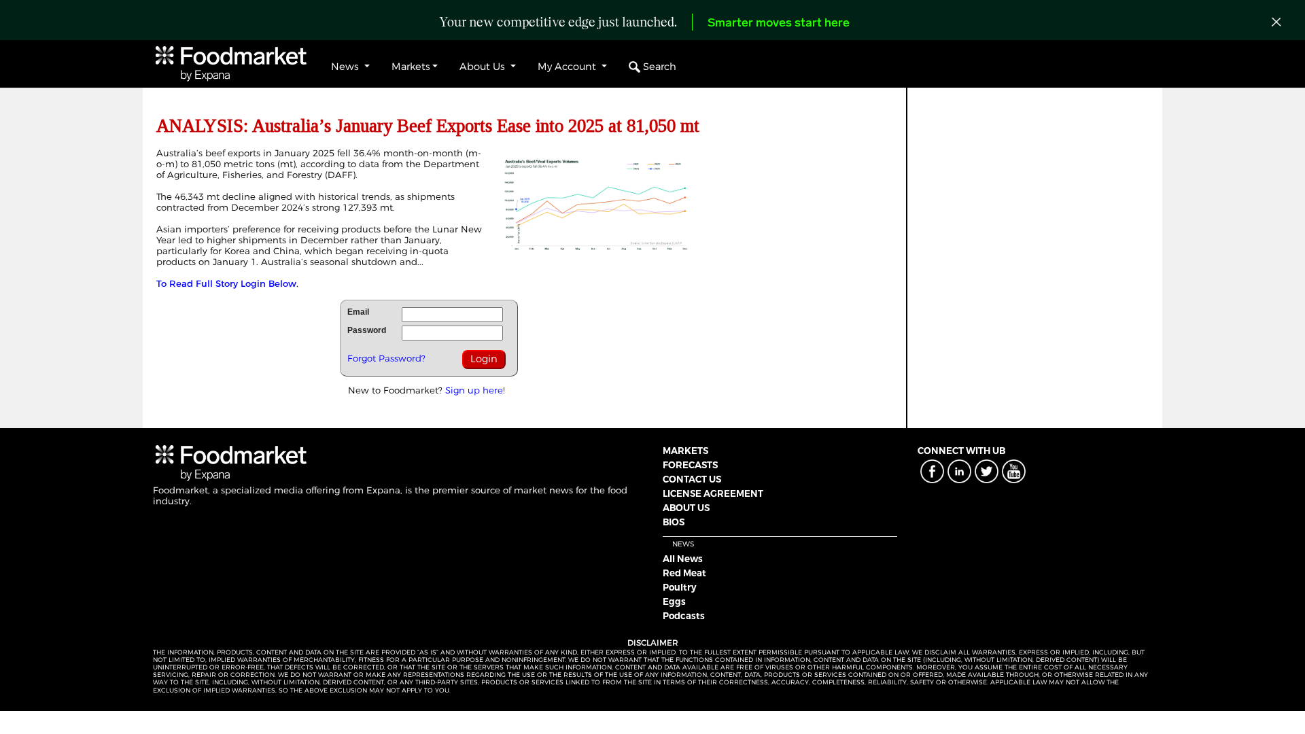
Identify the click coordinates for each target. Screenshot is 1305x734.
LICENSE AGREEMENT (713, 493)
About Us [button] (483, 66)
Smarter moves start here (779, 24)
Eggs (674, 601)
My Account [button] (568, 66)
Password (366, 330)
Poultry (680, 587)
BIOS (673, 522)
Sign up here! (475, 390)
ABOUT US (686, 507)
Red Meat (684, 572)
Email (358, 312)
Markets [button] (411, 66)
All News (683, 558)
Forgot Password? (386, 358)
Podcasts (684, 615)
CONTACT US (692, 479)
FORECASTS (690, 464)
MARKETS (685, 450)
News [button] (346, 66)
